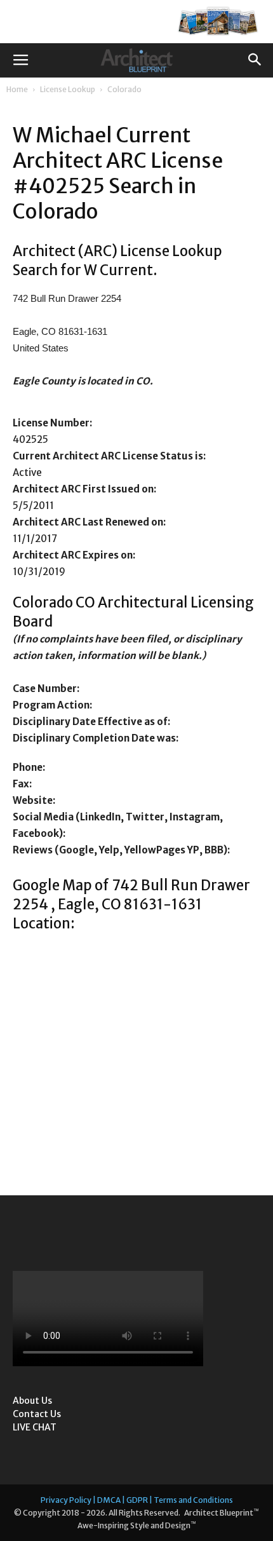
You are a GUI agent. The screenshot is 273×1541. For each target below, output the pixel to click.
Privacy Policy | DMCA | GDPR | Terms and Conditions (137, 1500)
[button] (255, 60)
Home (17, 89)
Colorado (124, 89)
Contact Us (37, 1414)
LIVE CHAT (35, 1427)
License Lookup (67, 89)
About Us (32, 1400)
